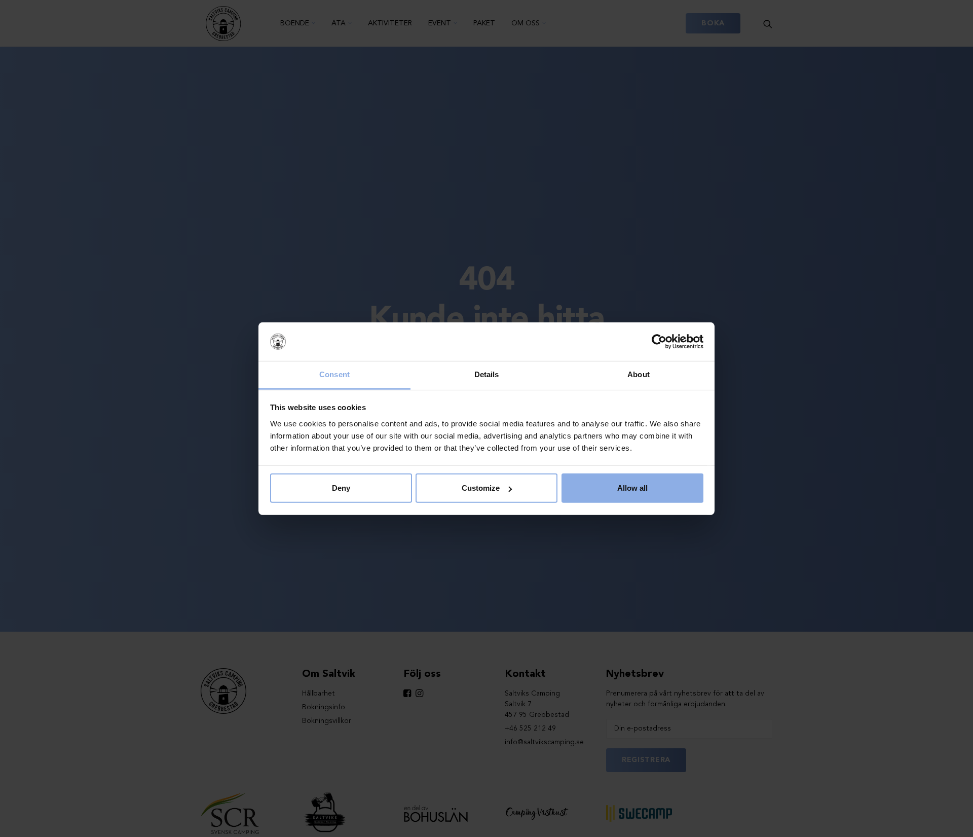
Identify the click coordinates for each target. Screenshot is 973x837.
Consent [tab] (334, 374)
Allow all (632, 488)
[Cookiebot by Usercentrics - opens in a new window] (659, 341)
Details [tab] (486, 374)
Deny (341, 488)
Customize (481, 488)
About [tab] (638, 374)
